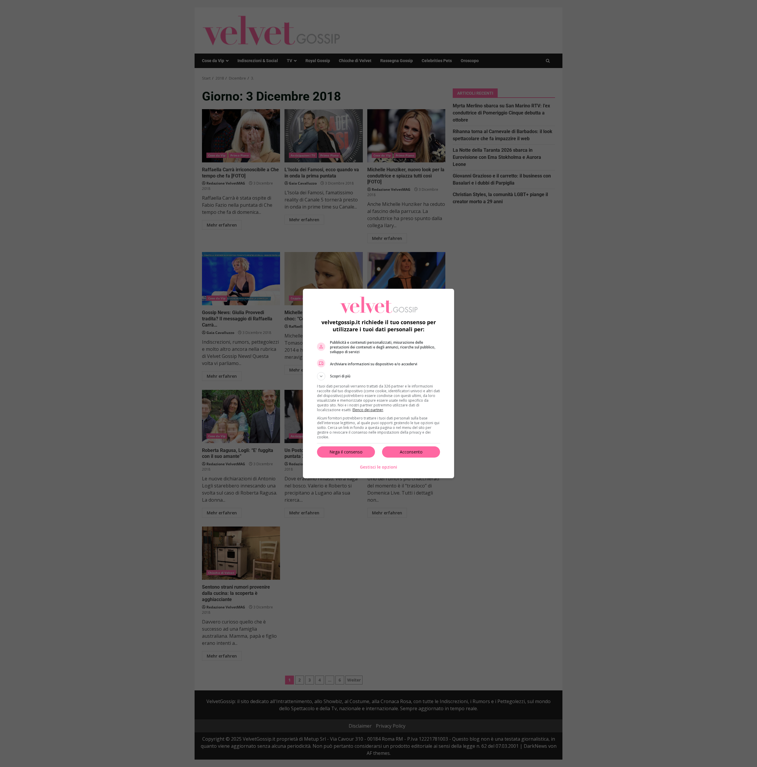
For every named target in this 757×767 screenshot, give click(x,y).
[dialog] (378, 383)
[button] (378, 376)
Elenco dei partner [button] (367, 409)
